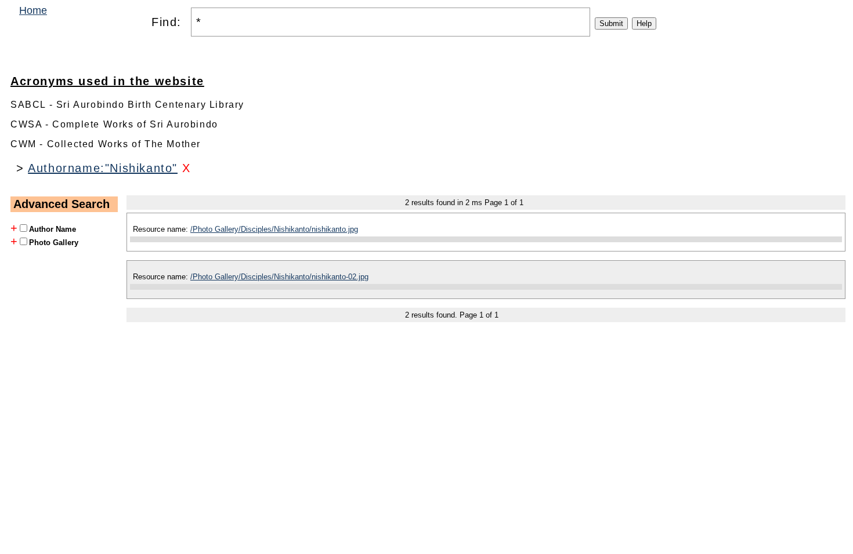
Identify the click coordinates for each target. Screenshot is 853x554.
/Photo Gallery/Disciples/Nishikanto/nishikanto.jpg (274, 229)
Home (33, 10)
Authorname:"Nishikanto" (103, 168)
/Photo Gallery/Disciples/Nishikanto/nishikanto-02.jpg (279, 276)
